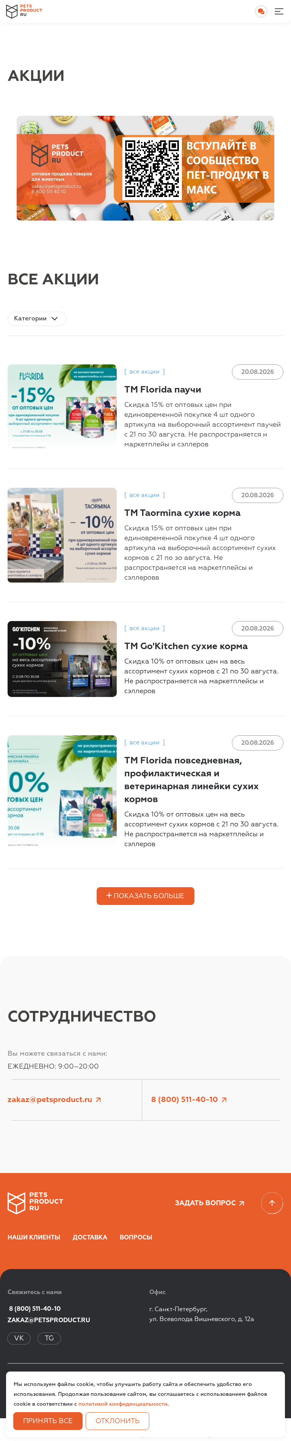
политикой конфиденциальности (122, 1404)
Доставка (90, 1238)
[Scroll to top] (272, 1203)
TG (49, 1338)
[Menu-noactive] (279, 11)
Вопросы (136, 1238)
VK (19, 1338)
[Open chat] (261, 11)
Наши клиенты (34, 1238)
